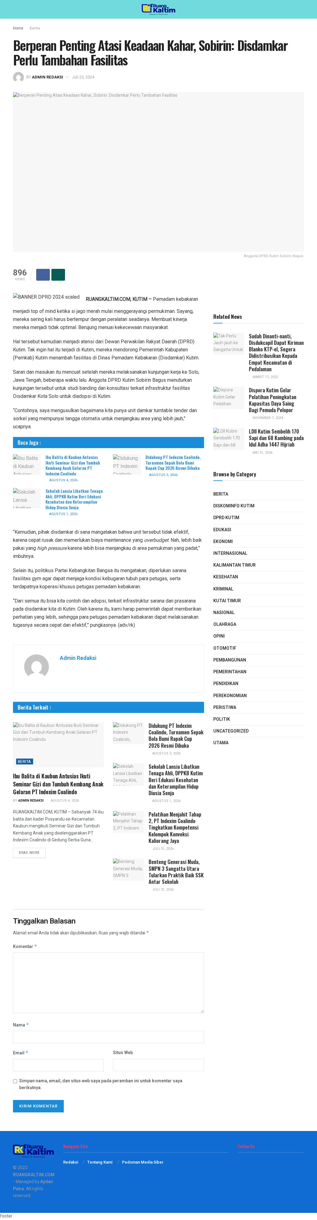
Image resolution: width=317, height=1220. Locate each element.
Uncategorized (231, 731)
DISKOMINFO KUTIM (233, 506)
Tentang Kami (99, 1162)
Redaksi (70, 1162)
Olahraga (224, 624)
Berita (35, 28)
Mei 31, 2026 (262, 452)
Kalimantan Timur (234, 565)
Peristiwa (224, 707)
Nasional (224, 612)
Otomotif (224, 648)
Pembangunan (229, 660)
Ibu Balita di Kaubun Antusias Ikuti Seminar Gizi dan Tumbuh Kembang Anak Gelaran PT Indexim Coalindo (73, 465)
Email (20, 1053)
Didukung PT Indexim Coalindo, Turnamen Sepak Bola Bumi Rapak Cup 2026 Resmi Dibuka (173, 462)
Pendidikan (225, 683)
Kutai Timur (227, 601)
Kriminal (223, 589)
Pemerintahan (229, 672)
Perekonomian (230, 695)
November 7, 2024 (267, 418)
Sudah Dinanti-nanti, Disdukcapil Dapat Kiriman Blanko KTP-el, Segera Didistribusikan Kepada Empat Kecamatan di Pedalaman (276, 352)
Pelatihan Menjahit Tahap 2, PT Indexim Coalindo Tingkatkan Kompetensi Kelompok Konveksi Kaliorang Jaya (175, 827)
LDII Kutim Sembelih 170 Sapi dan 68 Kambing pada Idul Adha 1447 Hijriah (276, 437)
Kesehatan (225, 577)
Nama (21, 1025)
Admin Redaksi (47, 77)
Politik (221, 719)
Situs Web (123, 1052)
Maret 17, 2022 (265, 377)
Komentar (25, 946)
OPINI (219, 636)
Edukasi (222, 530)
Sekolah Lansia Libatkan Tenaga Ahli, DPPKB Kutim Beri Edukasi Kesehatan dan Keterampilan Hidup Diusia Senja (74, 499)
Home (18, 28)
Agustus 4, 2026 (62, 480)
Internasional (230, 553)
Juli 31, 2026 (162, 848)
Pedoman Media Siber (142, 1162)
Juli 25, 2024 (83, 77)
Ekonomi (223, 541)
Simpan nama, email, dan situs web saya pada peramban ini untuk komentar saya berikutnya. (100, 1084)
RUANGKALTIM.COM (33, 1175)
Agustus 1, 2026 (62, 514)
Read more (29, 852)
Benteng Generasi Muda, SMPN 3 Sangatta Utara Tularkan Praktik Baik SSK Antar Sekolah (176, 871)
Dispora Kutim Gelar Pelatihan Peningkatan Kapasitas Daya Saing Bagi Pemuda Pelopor (272, 400)
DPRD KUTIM (226, 517)
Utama (220, 743)
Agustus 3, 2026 (162, 475)
